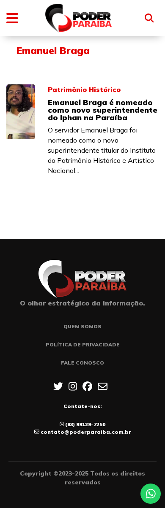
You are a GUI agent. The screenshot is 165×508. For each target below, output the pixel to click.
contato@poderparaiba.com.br (86, 432)
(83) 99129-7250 (85, 424)
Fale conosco (82, 362)
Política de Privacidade (83, 344)
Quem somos (82, 326)
